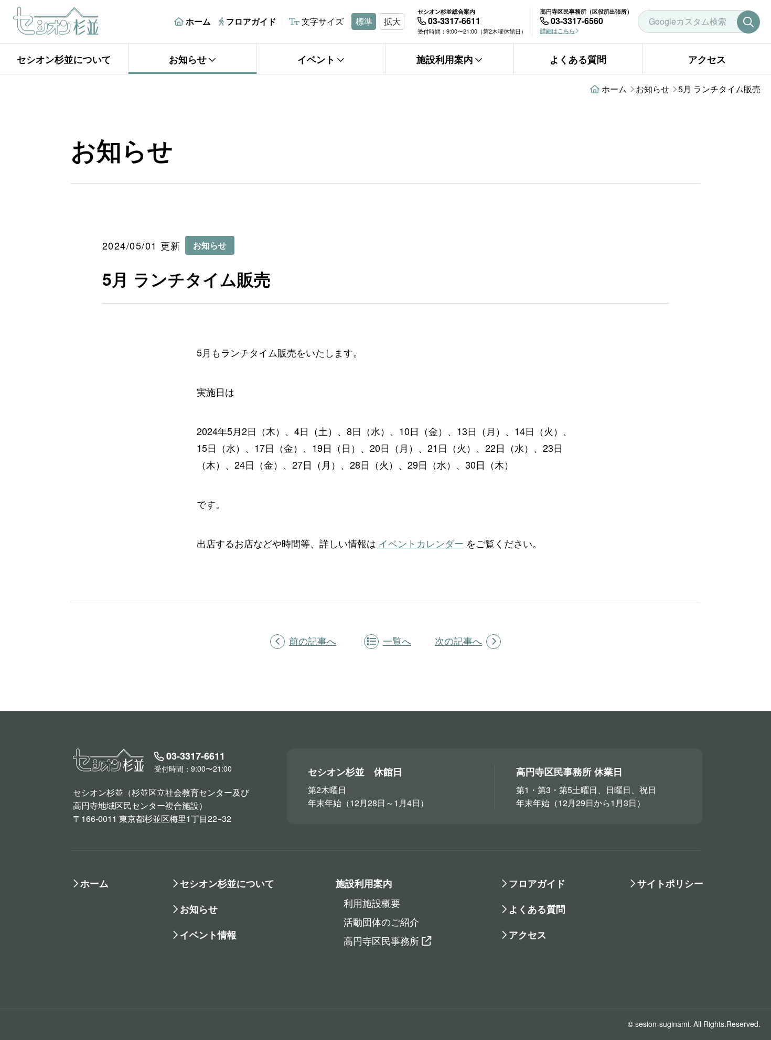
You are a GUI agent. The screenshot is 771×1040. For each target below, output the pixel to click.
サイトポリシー (670, 883)
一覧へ (397, 640)
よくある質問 (578, 59)
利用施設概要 (372, 902)
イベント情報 (208, 934)
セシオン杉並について (64, 59)
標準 (364, 21)
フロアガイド (251, 21)
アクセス (707, 59)
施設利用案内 (444, 59)
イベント (316, 59)
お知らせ (188, 59)
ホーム (198, 21)
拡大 (392, 21)
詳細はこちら (557, 31)
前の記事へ (312, 640)
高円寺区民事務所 (381, 940)
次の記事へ (458, 640)
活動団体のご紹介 (381, 921)
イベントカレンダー (421, 543)
